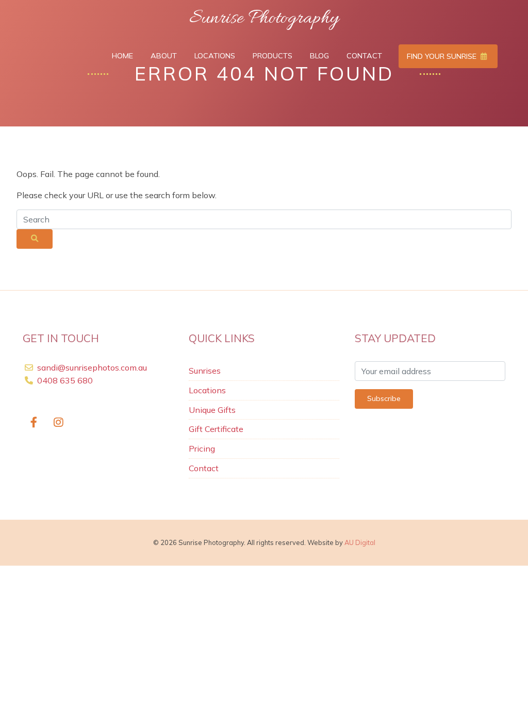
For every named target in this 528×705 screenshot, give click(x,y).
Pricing (202, 448)
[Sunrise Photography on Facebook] (34, 423)
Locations (214, 55)
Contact (364, 55)
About (164, 55)
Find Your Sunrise (442, 56)
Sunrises (205, 370)
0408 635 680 (64, 380)
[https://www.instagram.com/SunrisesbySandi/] (59, 423)
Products (272, 55)
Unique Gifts (212, 410)
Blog (319, 55)
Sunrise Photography (264, 18)
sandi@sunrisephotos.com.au (92, 367)
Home (122, 55)
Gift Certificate (216, 429)
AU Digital (359, 542)
